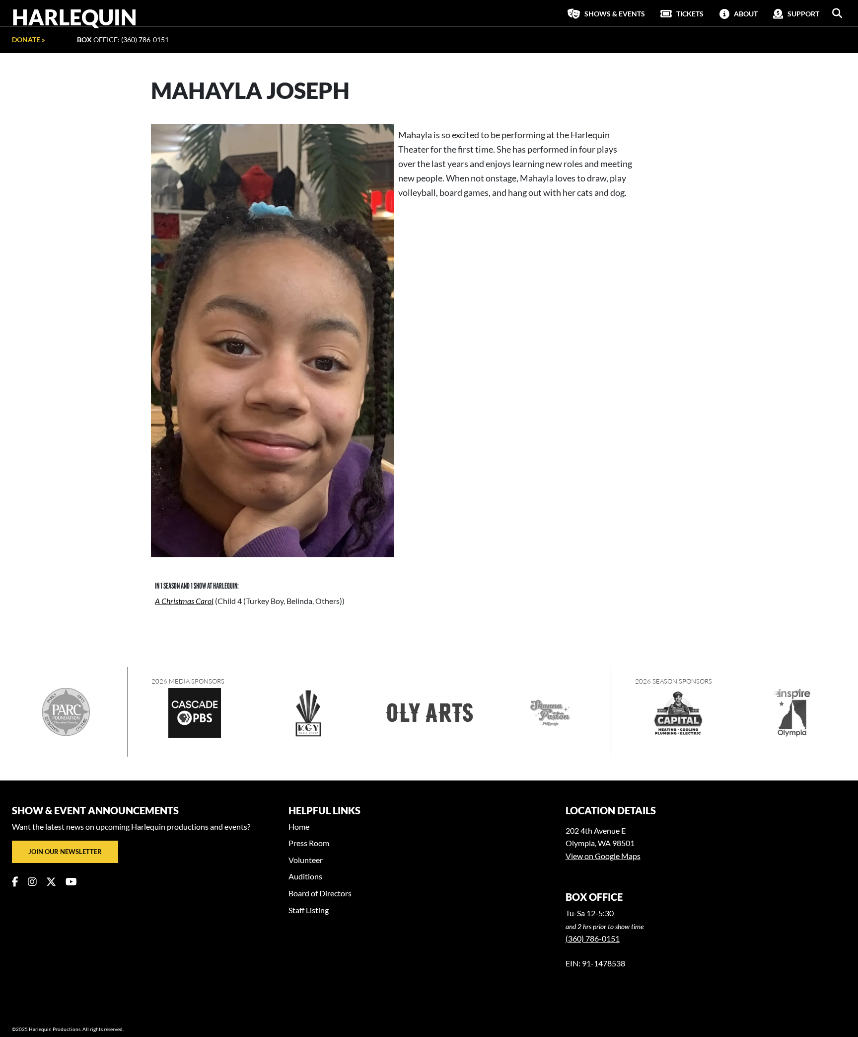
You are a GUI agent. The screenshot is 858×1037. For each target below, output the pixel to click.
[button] (837, 13)
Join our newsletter (65, 852)
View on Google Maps (603, 856)
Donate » (28, 39)
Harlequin (74, 17)
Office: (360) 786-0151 (123, 39)
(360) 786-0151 (593, 938)
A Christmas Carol (184, 600)
